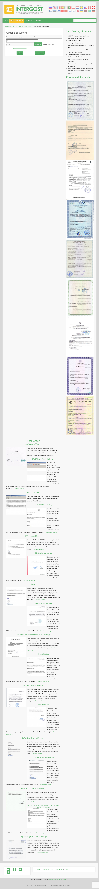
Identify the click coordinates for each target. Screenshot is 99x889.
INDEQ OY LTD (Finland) (43, 603)
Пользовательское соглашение (60, 885)
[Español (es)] (62, 7)
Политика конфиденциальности (37, 885)
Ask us (6, 20)
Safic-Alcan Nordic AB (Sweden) (33, 738)
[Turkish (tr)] (62, 11)
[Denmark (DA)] (89, 7)
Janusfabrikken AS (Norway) (33, 685)
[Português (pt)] (70, 7)
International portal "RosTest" (57, 879)
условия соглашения (19, 48)
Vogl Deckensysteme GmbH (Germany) (33, 837)
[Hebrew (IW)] (70, 11)
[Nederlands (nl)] (77, 7)
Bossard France (43, 704)
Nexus (33, 584)
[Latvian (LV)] (85, 11)
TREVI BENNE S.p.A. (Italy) (43, 505)
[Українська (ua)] (81, 11)
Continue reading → (20, 488)
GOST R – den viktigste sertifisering (79, 36)
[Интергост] (23, 10)
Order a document (16, 20)
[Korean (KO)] (74, 11)
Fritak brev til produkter (75, 52)
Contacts (38, 20)
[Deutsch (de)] (93, 11)
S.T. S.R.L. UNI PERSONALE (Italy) (43, 459)
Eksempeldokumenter (78, 77)
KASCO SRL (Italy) (33, 492)
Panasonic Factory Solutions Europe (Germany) (33, 635)
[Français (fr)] (58, 7)
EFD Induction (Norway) (33, 536)
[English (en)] (54, 7)
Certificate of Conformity (75, 57)
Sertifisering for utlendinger (76, 38)
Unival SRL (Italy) (43, 654)
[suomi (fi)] (50, 11)
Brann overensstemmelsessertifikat (78, 50)
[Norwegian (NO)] (93, 7)
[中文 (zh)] (66, 11)
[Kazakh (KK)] (89, 11)
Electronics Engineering (43, 553)
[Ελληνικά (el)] (58, 11)
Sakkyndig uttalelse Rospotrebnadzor (79, 54)
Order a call (29, 20)
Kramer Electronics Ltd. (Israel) (43, 757)
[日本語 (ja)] (77, 11)
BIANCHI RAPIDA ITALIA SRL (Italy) (33, 788)
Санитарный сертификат (75, 43)
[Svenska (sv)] (81, 7)
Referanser (33, 440)
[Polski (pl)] (74, 7)
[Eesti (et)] (54, 11)
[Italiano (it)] (66, 7)
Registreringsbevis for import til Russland (80, 68)
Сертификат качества (74, 40)
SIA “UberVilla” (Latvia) (33, 444)
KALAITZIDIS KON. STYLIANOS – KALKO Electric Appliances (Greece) (43, 806)
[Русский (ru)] (50, 7)
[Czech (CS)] (85, 7)
